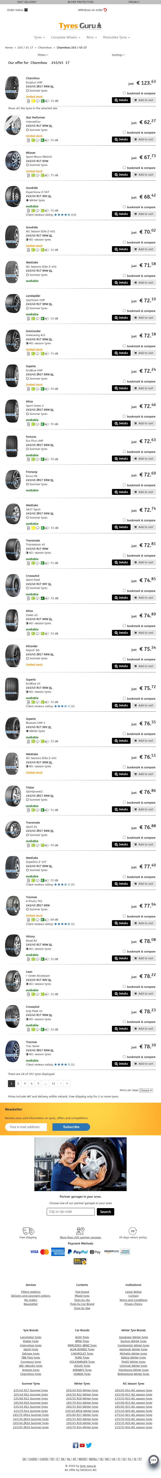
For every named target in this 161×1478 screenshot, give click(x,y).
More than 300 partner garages (80, 1237)
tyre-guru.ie (88, 1465)
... (45, 1083)
